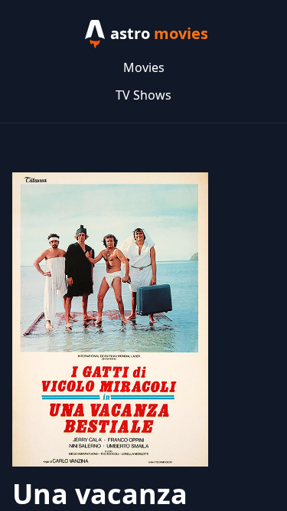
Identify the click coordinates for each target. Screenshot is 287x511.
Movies (144, 67)
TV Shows (143, 95)
